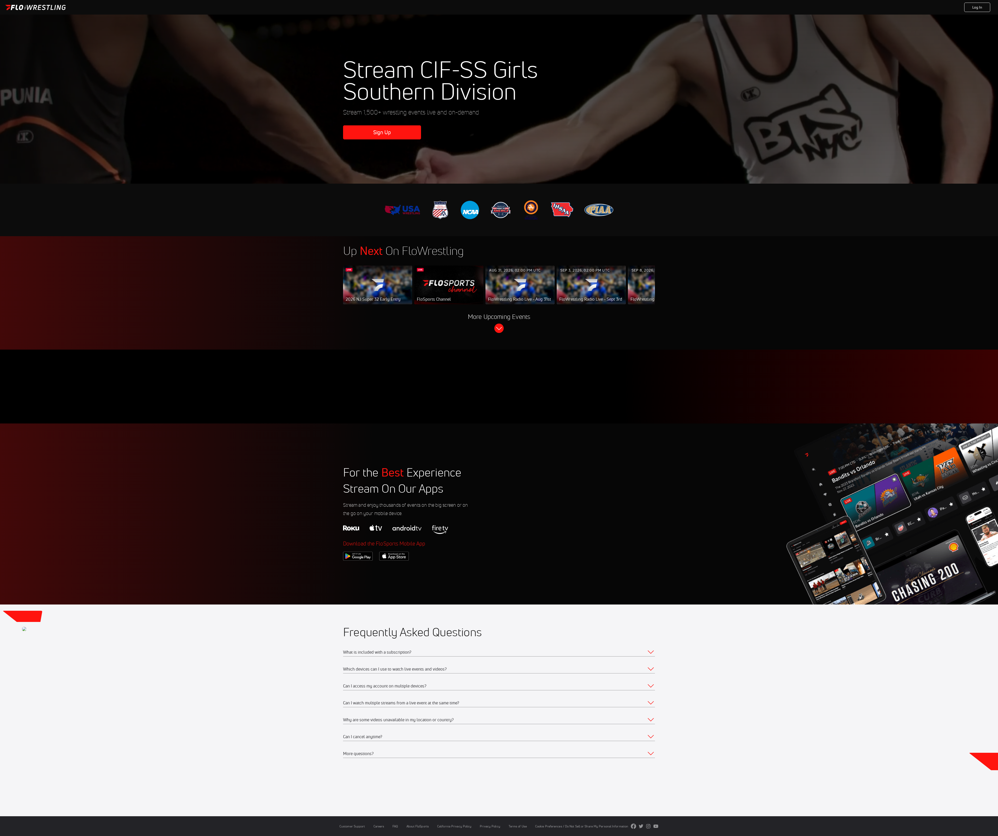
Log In (977, 7)
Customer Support (352, 826)
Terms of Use (518, 826)
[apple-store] (394, 569)
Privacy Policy (490, 826)
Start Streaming (377, 290)
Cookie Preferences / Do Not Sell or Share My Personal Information (581, 826)
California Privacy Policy (454, 826)
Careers (378, 826)
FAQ (395, 826)
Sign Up (382, 132)
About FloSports (417, 826)
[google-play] (358, 569)
